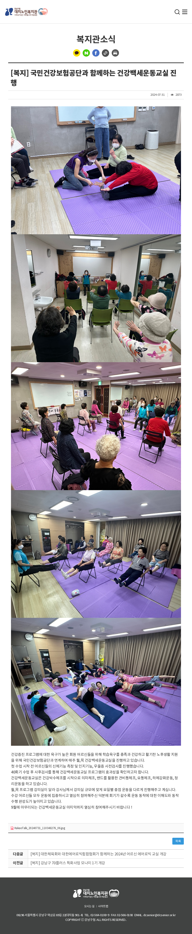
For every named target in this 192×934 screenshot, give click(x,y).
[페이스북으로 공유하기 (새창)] (96, 52)
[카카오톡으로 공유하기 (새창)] (76, 52)
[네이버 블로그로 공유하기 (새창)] (86, 52)
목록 (178, 841)
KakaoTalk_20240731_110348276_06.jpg (39, 828)
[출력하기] (115, 52)
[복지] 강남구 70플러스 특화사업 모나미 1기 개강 (67, 863)
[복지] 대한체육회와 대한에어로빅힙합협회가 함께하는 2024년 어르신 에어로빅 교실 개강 (98, 854)
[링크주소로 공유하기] (105, 52)
